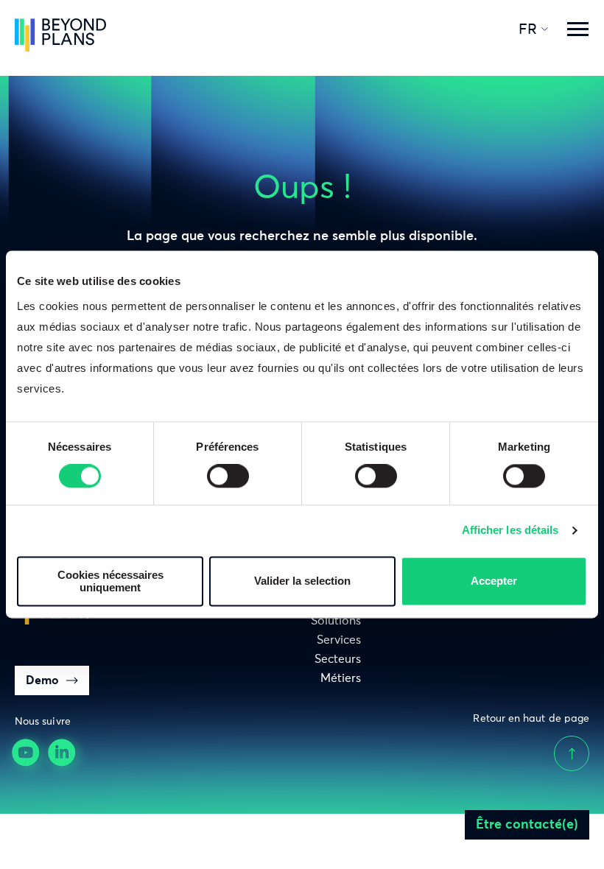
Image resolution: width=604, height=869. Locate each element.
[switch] (228, 476)
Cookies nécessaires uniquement (110, 581)
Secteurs (338, 659)
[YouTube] (27, 754)
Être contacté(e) (527, 824)
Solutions (336, 621)
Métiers (340, 678)
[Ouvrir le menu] (577, 29)
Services (339, 640)
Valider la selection (302, 581)
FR (528, 29)
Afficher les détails (510, 530)
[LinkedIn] (63, 754)
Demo (42, 680)
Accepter (494, 581)
